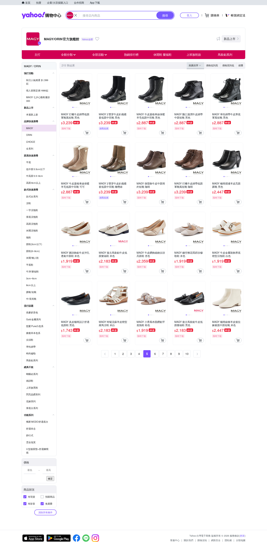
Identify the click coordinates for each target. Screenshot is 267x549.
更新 (242, 535)
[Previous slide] (62, 89)
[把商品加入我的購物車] (87, 132)
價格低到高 (212, 65)
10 (187, 354)
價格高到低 (228, 65)
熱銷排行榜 (131, 54)
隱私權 (228, 540)
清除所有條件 (45, 512)
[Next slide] (89, 89)
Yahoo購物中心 (41, 15)
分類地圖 (240, 540)
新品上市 (229, 39)
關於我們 (188, 540)
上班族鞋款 (194, 54)
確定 (50, 478)
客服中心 (175, 540)
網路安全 (216, 540)
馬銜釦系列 (225, 54)
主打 (37, 54)
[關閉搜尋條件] (75, 15)
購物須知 (202, 540)
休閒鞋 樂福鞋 (162, 54)
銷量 (240, 65)
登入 (189, 15)
